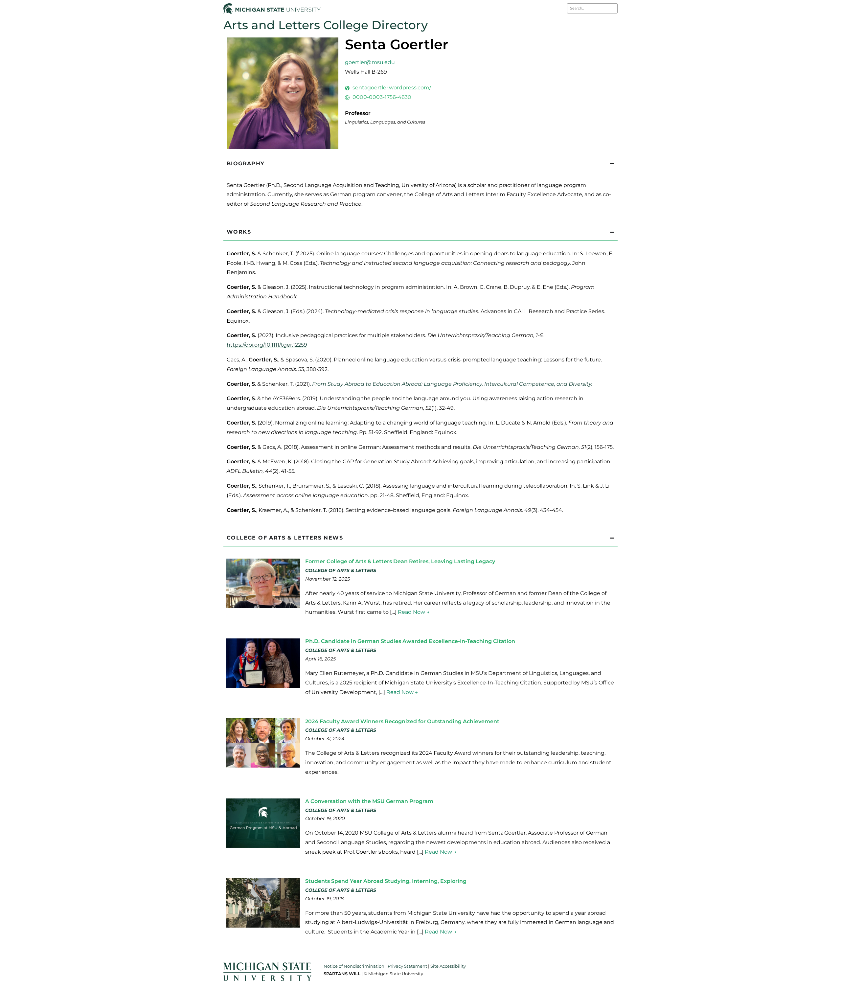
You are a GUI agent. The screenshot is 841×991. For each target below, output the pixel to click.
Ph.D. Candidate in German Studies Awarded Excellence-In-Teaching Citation (410, 641)
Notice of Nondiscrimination (354, 966)
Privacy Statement (407, 966)
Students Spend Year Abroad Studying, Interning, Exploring (385, 881)
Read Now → (414, 612)
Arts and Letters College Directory (325, 25)
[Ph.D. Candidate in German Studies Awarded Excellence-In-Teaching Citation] (263, 686)
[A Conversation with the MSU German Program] (263, 846)
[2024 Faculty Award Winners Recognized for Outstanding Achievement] (263, 766)
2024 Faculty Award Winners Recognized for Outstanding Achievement (402, 721)
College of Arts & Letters (340, 570)
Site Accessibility (448, 966)
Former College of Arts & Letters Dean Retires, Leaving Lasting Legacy (400, 561)
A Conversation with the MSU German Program (369, 801)
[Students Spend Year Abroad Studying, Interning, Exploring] (263, 926)
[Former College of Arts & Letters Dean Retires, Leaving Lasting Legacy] (263, 606)
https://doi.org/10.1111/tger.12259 (267, 345)
